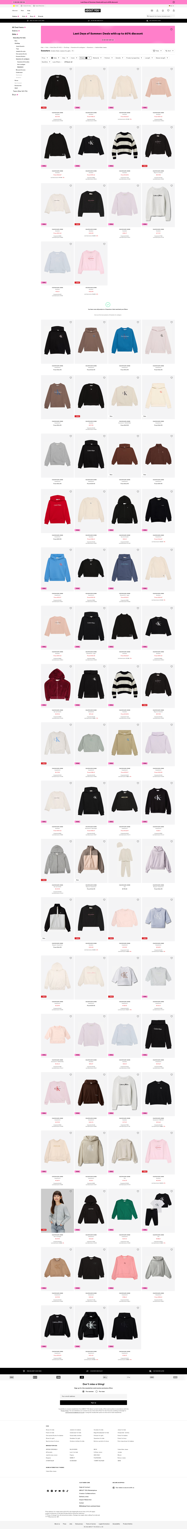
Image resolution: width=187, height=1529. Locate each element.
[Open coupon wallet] (152, 10)
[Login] (157, 10)
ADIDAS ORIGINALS (51, 1449)
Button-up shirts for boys (101, 1441)
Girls (46, 47)
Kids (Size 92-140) (56, 47)
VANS (119, 1460)
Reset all (69, 62)
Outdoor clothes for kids (77, 1441)
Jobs (70, 1524)
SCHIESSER (73, 1460)
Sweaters (90, 47)
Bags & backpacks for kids (101, 1432)
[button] (157, 50)
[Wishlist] (168, 10)
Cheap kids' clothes (123, 1432)
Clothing (66, 47)
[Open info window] (174, 2)
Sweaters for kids (99, 1438)
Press (64, 1524)
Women (15, 10)
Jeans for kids (122, 1430)
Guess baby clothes (75, 1435)
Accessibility (116, 1524)
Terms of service (91, 1524)
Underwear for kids (75, 1432)
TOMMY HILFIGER (99, 1460)
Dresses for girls (98, 1435)
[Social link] (48, 1491)
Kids (28, 10)
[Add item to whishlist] (71, 69)
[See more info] (57, 122)
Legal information (104, 1524)
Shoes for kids (50, 1430)
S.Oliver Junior (98, 1452)
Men (22, 10)
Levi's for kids (74, 1452)
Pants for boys (122, 1438)
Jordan (120, 1452)
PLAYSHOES (97, 1458)
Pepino (72, 1455)
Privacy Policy (65, 1410)
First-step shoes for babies (126, 1441)
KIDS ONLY (97, 1455)
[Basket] (174, 10)
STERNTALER (50, 1460)
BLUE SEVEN (73, 1449)
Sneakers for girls (75, 1438)
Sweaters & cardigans (78, 47)
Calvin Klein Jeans (101, 47)
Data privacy (79, 1524)
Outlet (16, 5)
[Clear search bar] (173, 16)
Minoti (119, 1455)
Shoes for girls (50, 1438)
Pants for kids (50, 1432)
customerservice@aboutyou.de (74, 1412)
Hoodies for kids (98, 1430)
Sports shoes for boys (52, 1441)
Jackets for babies (75, 1430)
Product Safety (127, 1524)
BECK (95, 1449)
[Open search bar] (147, 16)
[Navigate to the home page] (56, 1483)
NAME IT (72, 1458)
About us (57, 1524)
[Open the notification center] (163, 10)
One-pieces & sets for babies (54, 1435)
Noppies (48, 1458)
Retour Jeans (122, 1458)
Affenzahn (49, 1452)
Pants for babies (123, 1435)
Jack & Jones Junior (51, 1455)
